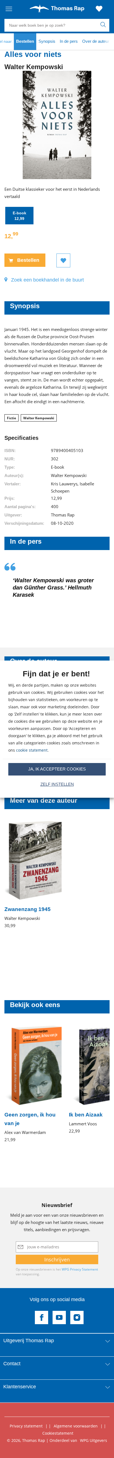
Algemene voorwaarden (76, 1426)
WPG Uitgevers (93, 1440)
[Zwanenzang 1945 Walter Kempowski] (33, 874)
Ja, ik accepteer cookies (57, 769)
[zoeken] (104, 25)
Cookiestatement (57, 1433)
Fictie (11, 418)
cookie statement (32, 750)
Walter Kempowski (38, 418)
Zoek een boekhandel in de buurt (47, 280)
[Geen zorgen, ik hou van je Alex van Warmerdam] (33, 1084)
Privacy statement (26, 1426)
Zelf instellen (57, 784)
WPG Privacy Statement (80, 1269)
